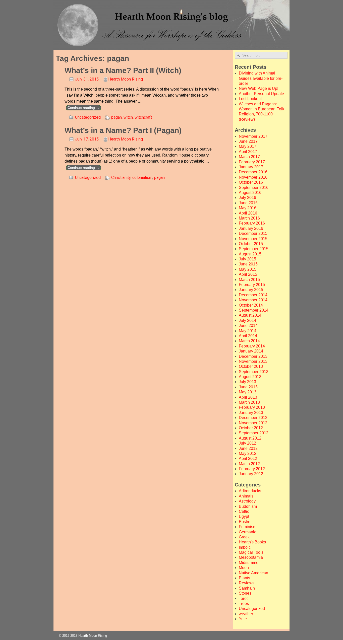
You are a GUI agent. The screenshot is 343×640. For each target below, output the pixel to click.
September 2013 (253, 372)
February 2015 (252, 284)
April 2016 (248, 213)
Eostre (244, 522)
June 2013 (248, 387)
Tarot (243, 598)
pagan (116, 117)
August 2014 (250, 315)
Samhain (247, 588)
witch (128, 117)
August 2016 (250, 192)
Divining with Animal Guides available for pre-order (260, 78)
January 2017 (251, 167)
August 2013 (250, 377)
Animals (246, 496)
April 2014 (248, 336)
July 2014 (247, 320)
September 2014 (253, 310)
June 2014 (248, 325)
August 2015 (250, 254)
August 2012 (250, 438)
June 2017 (248, 141)
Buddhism (248, 506)
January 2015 (251, 290)
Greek (244, 537)
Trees (244, 603)
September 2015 (253, 249)
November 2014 (253, 300)
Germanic (247, 532)
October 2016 (251, 182)
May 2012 (247, 453)
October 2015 (251, 244)
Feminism (247, 527)
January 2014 (251, 351)
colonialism (142, 177)
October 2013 (251, 366)
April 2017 (248, 152)
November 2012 (253, 423)
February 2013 (252, 407)
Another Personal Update (261, 94)
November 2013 (253, 361)
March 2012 (249, 464)
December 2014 (253, 295)
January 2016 (251, 228)
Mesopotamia (251, 557)
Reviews (246, 583)
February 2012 (252, 469)
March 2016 (249, 218)
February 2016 (252, 223)
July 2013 (247, 382)
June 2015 (248, 264)
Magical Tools (251, 552)
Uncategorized (88, 117)
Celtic (244, 511)
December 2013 (253, 356)
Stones (245, 593)
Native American (253, 573)
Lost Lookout (250, 99)
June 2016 (248, 203)
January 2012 (251, 474)
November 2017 (253, 136)
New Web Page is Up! (258, 88)
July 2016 (247, 197)
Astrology (247, 501)
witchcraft (143, 117)
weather (246, 614)
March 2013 (249, 402)
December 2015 (253, 233)
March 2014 (249, 341)
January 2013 (251, 412)
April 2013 (248, 397)
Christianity (121, 177)
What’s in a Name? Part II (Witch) (123, 70)
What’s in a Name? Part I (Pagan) (123, 130)
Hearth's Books (252, 542)
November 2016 (253, 177)
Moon (244, 567)
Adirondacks (250, 491)
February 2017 (252, 162)
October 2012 (251, 428)
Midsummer (249, 562)
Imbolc (245, 547)
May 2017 (247, 146)
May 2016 (247, 208)
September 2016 (253, 187)
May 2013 (247, 392)
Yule (243, 619)
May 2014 (247, 331)
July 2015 (247, 259)
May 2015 (247, 269)
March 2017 (249, 157)
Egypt (244, 516)
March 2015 (249, 279)
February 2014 (252, 346)
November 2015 (253, 239)
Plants (244, 578)
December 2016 (253, 172)
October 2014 (251, 305)
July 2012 (247, 443)
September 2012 (253, 433)
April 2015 (248, 274)
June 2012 (248, 448)
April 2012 (248, 458)
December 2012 (253, 417)
